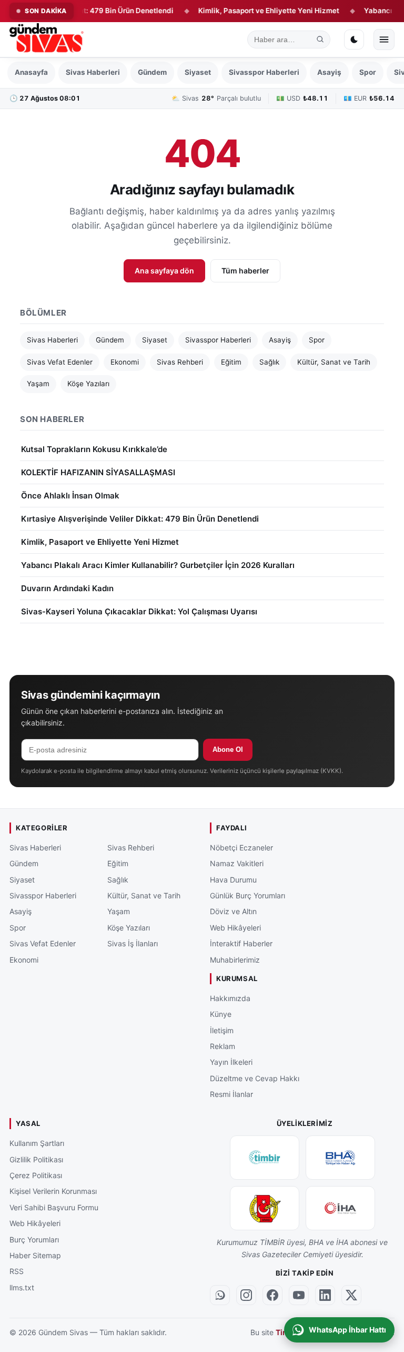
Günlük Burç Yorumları (247, 895)
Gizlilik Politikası (36, 1159)
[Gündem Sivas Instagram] (246, 1295)
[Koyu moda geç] (354, 40)
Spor (367, 72)
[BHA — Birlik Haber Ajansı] (340, 1157)
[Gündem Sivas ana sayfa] (47, 39)
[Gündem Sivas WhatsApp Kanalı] (220, 1295)
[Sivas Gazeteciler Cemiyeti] (264, 1208)
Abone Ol (228, 749)
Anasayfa (31, 72)
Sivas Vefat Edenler (60, 362)
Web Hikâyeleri (235, 927)
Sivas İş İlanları (132, 943)
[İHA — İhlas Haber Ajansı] (340, 1208)
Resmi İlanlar (231, 1094)
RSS (16, 1271)
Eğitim (231, 362)
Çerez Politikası (35, 1175)
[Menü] (384, 39)
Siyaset (198, 72)
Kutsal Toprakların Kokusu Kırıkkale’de (94, 449)
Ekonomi (124, 362)
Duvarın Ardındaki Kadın (67, 588)
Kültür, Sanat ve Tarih (333, 362)
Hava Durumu (233, 879)
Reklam (222, 1046)
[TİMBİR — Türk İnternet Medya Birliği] (264, 1157)
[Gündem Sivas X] (351, 1295)
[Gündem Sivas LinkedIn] (325, 1295)
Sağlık (269, 362)
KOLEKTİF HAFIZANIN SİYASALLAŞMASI (98, 472)
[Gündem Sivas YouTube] (299, 1295)
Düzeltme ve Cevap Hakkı (254, 1078)
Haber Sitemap (35, 1255)
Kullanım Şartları (36, 1143)
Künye (220, 1014)
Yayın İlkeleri (231, 1061)
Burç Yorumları (34, 1239)
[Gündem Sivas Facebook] (272, 1295)
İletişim (222, 1030)
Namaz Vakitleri (237, 863)
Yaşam (38, 383)
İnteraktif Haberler (241, 943)
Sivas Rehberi (180, 362)
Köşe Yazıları (88, 383)
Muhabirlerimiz (235, 959)
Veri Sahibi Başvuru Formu (53, 1207)
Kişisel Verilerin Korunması (53, 1191)
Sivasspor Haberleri (264, 72)
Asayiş (329, 72)
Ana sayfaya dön (164, 270)
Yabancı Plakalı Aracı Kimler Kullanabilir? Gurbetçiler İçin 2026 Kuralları (158, 565)
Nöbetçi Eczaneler (241, 847)
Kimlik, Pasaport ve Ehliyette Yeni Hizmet (251, 10)
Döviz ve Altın (233, 911)
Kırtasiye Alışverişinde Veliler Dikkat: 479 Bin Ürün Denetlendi (140, 519)
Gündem (152, 72)
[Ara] (320, 39)
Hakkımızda (230, 998)
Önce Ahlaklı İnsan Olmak (70, 496)
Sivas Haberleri (93, 72)
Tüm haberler (245, 270)
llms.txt (21, 1287)
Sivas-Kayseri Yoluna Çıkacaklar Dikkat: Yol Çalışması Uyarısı (139, 611)
